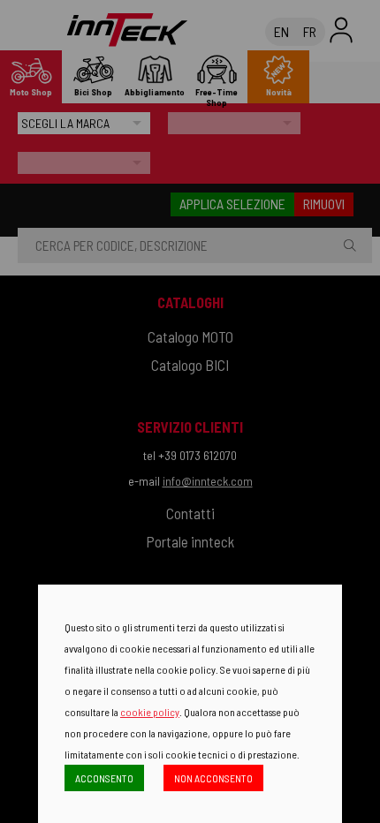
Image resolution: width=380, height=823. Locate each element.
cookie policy (149, 712)
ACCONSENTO (104, 778)
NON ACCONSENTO (213, 778)
